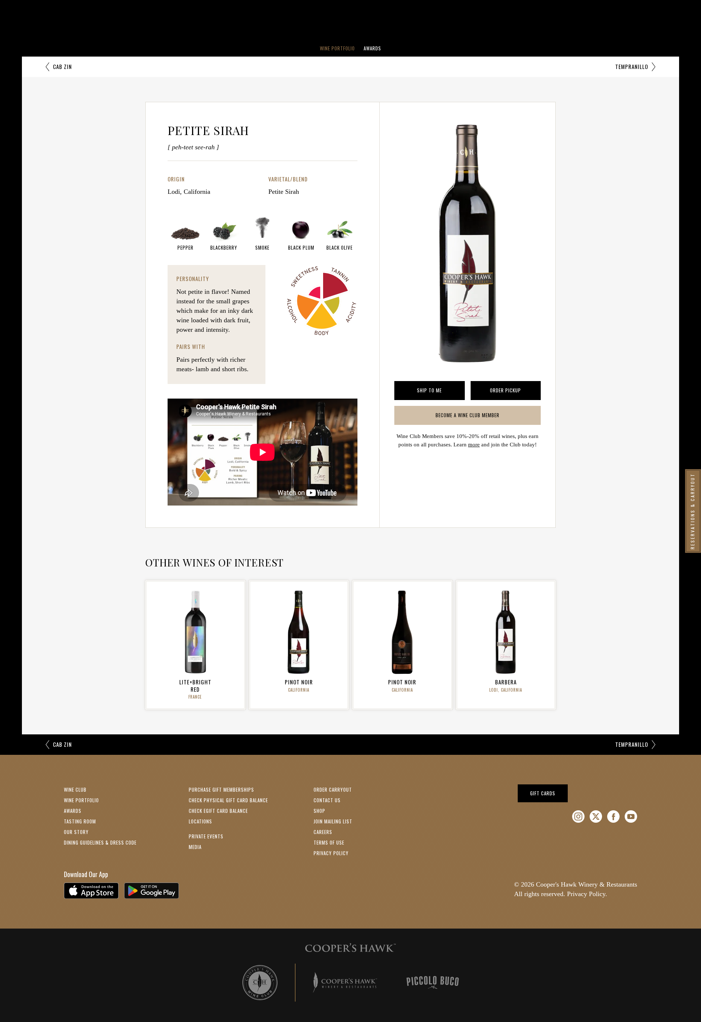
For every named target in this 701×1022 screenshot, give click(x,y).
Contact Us (327, 800)
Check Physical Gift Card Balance (228, 800)
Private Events (206, 836)
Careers (323, 831)
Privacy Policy (331, 853)
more (474, 444)
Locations (200, 821)
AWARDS (72, 810)
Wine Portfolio (337, 48)
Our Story (76, 831)
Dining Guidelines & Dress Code (100, 842)
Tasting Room (80, 821)
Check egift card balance (218, 810)
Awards (372, 48)
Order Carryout (333, 789)
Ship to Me (440, 392)
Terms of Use (329, 842)
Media (195, 846)
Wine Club (75, 789)
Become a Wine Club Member (480, 416)
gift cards (549, 793)
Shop (319, 810)
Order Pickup (515, 392)
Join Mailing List (333, 821)
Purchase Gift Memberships (221, 789)
